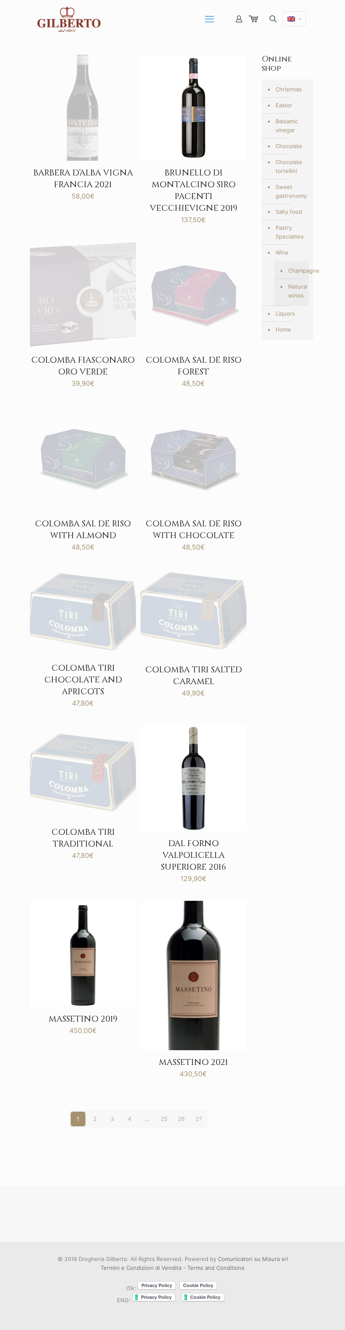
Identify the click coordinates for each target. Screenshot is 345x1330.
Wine (282, 252)
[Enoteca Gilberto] (69, 19)
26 (181, 1118)
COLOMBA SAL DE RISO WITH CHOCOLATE (194, 529)
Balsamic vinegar (287, 125)
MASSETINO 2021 (193, 1062)
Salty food (289, 211)
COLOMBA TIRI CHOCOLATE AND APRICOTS (83, 679)
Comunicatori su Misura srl (253, 1259)
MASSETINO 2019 (82, 1019)
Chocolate (289, 146)
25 (164, 1118)
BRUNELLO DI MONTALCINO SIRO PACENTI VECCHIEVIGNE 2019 (193, 190)
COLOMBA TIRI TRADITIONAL (83, 838)
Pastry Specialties (290, 232)
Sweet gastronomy (291, 191)
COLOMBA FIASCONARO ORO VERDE (83, 365)
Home (283, 329)
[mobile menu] (209, 19)
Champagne (296, 270)
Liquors (285, 313)
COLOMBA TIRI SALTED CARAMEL (193, 675)
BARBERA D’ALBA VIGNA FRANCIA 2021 (83, 178)
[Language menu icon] (294, 19)
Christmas (289, 89)
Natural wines (296, 291)
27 (199, 1118)
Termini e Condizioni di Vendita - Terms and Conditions (172, 1267)
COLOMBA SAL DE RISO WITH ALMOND (83, 529)
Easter (284, 105)
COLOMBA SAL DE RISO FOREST (194, 365)
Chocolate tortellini (289, 166)
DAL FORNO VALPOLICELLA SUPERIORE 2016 (193, 855)
